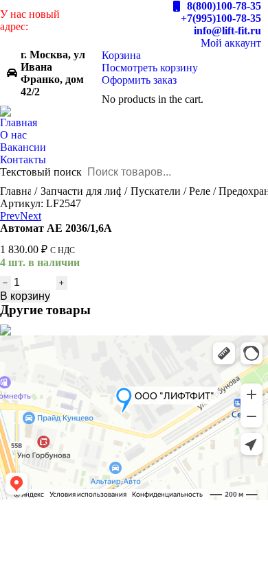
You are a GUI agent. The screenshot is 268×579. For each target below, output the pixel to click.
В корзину (25, 296)
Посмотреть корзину (150, 67)
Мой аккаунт (231, 43)
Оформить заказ (139, 80)
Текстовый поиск (41, 172)
